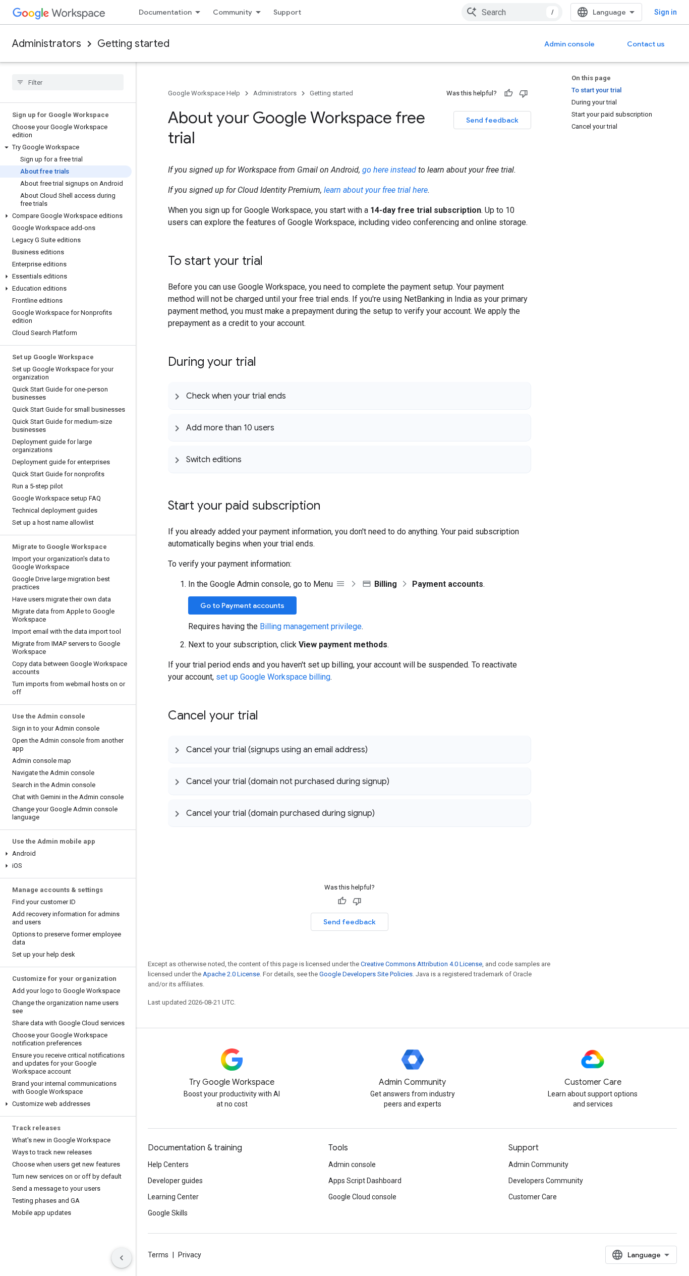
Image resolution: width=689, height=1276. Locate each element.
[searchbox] (68, 82)
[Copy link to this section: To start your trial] (273, 262)
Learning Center (173, 1197)
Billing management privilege (311, 626)
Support (287, 12)
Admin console (569, 43)
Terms (158, 1255)
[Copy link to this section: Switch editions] (252, 459)
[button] (66, 147)
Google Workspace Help (204, 93)
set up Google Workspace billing (273, 677)
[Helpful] (508, 93)
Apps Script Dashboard (364, 1181)
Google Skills (168, 1213)
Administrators (46, 43)
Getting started (133, 43)
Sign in (665, 12)
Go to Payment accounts (242, 605)
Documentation (165, 12)
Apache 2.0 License (231, 974)
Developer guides (175, 1181)
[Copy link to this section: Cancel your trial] (268, 716)
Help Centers (168, 1164)
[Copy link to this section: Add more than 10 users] (284, 427)
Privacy (189, 1255)
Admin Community (538, 1164)
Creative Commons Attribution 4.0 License (421, 964)
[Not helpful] (523, 93)
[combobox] (512, 12)
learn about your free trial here (376, 190)
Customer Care (532, 1197)
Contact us (646, 43)
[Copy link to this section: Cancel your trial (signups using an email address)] (378, 749)
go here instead (389, 170)
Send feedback (492, 120)
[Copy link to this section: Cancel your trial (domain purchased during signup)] (385, 813)
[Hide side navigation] (121, 1258)
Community (232, 12)
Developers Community (545, 1181)
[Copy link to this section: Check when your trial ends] (296, 396)
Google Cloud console (362, 1197)
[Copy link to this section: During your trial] (266, 363)
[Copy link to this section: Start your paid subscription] (330, 507)
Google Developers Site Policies (366, 974)
